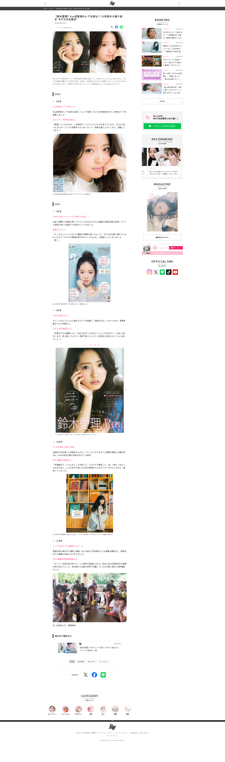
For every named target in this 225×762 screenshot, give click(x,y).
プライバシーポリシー (106, 733)
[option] (89, 392)
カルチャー (51, 8)
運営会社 (134, 733)
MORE (162, 101)
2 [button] (92, 438)
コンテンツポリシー (123, 733)
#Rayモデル (92, 662)
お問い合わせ (143, 733)
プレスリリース (112, 736)
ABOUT (79, 733)
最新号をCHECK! (162, 237)
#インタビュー (104, 662)
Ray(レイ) (46, 8)
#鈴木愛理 (80, 662)
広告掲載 (86, 733)
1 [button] (89, 438)
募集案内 (94, 733)
